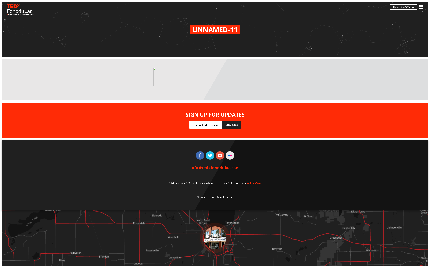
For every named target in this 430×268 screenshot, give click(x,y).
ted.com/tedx (254, 183)
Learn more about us (403, 7)
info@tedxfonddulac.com (215, 167)
